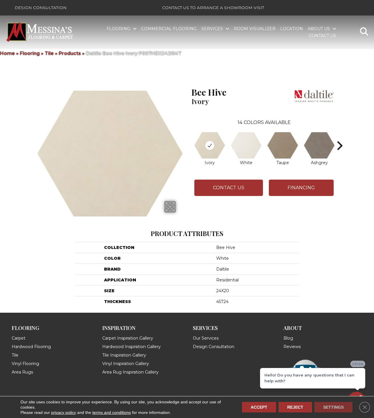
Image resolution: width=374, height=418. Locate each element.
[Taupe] (282, 145)
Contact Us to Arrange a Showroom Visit (213, 7)
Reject (295, 407)
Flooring (30, 53)
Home (7, 53)
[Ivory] (209, 145)
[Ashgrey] (319, 145)
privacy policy (63, 412)
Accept (259, 407)
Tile (49, 53)
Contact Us (228, 187)
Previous (188, 137)
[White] (246, 145)
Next (339, 137)
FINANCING (301, 187)
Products (70, 53)
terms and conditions (111, 412)
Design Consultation (41, 7)
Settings (333, 407)
